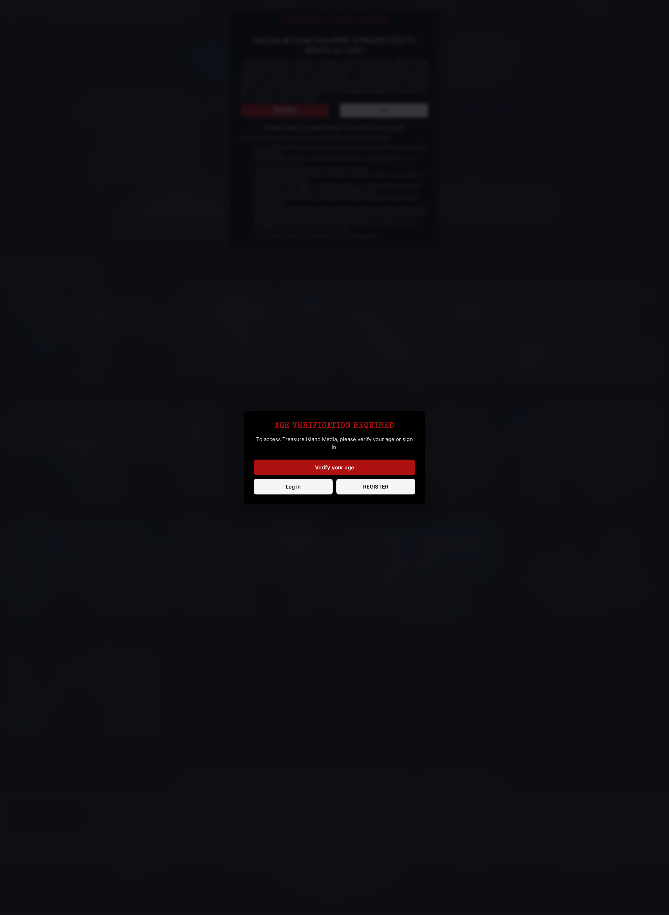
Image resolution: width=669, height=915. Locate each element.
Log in (293, 486)
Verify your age (334, 467)
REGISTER (376, 486)
